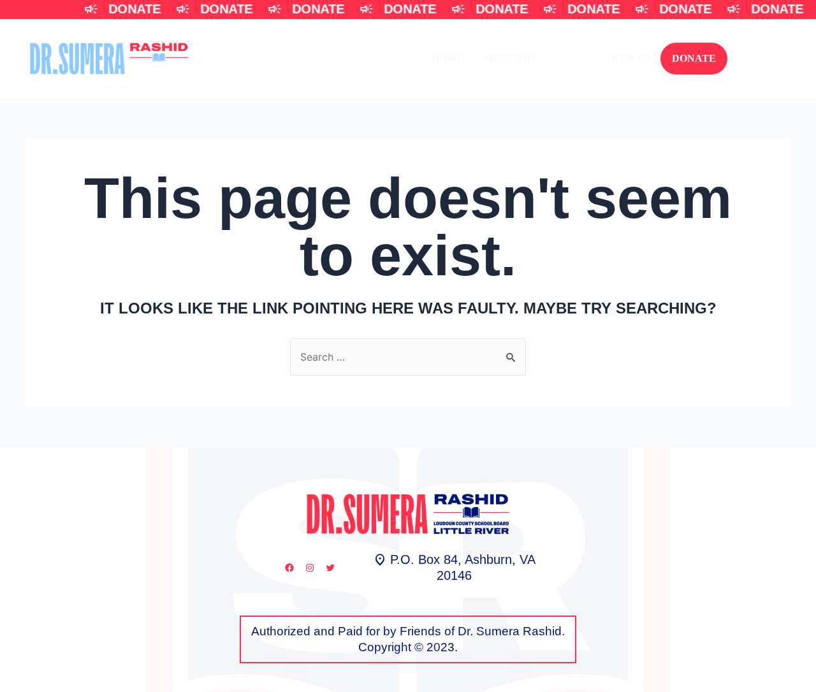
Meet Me (509, 58)
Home (447, 58)
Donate (694, 58)
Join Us (630, 58)
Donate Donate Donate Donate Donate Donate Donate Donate (436, 9)
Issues (572, 58)
